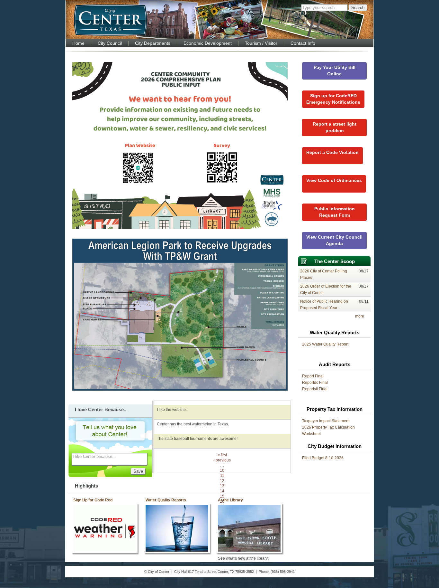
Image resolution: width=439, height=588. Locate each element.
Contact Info (303, 43)
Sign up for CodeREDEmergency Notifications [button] (333, 99)
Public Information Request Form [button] (334, 212)
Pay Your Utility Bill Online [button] (334, 70)
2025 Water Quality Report (325, 344)
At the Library (230, 500)
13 (222, 486)
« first (222, 455)
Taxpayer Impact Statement (325, 421)
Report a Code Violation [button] (332, 152)
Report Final (313, 376)
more (359, 316)
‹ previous (222, 460)
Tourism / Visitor (261, 43)
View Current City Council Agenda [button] (334, 240)
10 (222, 470)
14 (222, 491)
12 (222, 481)
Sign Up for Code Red (92, 500)
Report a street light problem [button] (334, 127)
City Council (110, 43)
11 (222, 475)
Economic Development (208, 43)
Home (78, 43)
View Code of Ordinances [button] (334, 180)
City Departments (152, 43)
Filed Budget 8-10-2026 (323, 458)
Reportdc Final (315, 382)
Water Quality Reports (166, 500)
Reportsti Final (314, 389)
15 (222, 496)
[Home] (110, 20)
